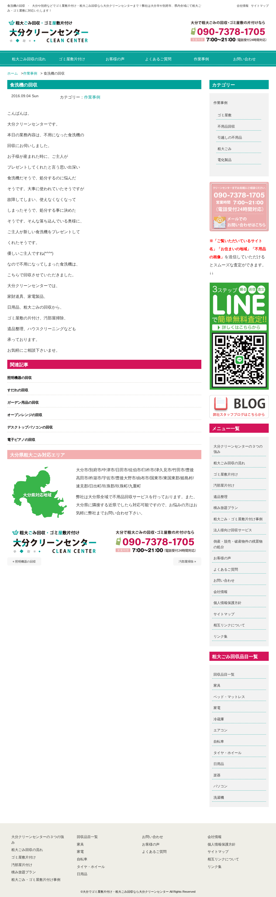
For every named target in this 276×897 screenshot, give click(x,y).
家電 (216, 708)
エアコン (220, 730)
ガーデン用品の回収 (23, 402)
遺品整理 (220, 497)
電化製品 (225, 160)
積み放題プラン (225, 508)
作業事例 (30, 73)
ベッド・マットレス (229, 697)
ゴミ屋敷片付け (225, 474)
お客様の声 (222, 558)
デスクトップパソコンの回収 (30, 427)
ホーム (12, 73)
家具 (216, 685)
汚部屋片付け (223, 485)
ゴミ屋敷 (225, 115)
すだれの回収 (17, 390)
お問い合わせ (223, 580)
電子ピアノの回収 (21, 440)
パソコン (220, 786)
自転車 (218, 741)
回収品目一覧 (223, 674)
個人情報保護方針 (227, 603)
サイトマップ (260, 5)
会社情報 (243, 5)
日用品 (218, 764)
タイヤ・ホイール (227, 753)
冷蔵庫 (218, 719)
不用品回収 (226, 126)
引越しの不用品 (230, 137)
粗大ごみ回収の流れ (229, 463)
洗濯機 (218, 797)
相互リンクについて (229, 625)
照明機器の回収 (19, 378)
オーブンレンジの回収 (24, 415)
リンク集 (220, 636)
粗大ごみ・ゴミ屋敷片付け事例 (238, 519)
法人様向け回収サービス (232, 530)
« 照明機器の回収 (24, 561)
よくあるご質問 (225, 569)
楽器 (216, 775)
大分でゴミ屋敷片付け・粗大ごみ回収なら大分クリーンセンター (126, 891)
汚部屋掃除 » (187, 561)
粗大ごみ (225, 149)
